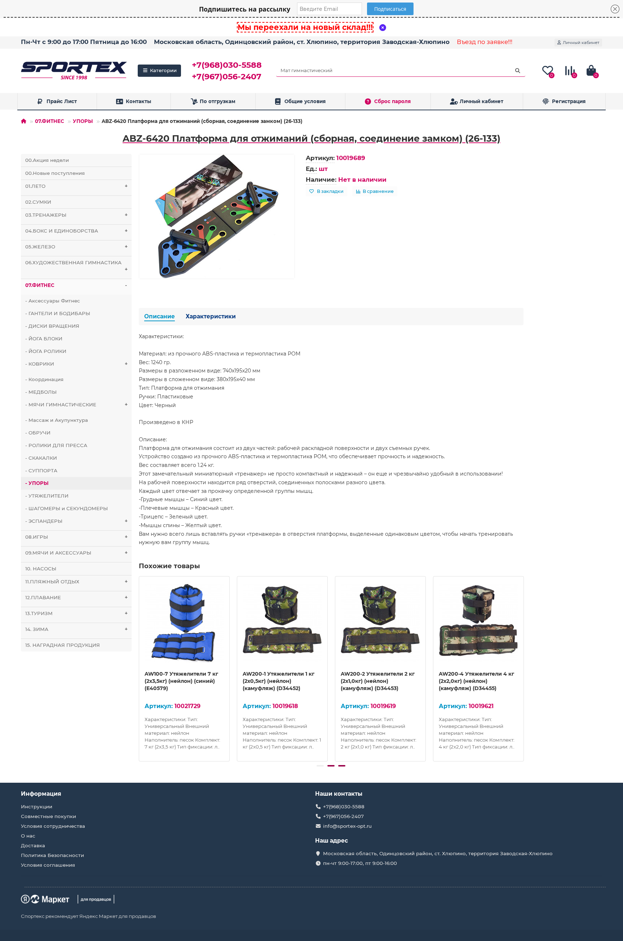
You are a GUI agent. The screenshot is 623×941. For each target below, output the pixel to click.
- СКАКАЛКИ (41, 458)
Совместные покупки (48, 816)
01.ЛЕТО (76, 186)
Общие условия (305, 101)
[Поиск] (518, 70)
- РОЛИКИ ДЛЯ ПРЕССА (56, 445)
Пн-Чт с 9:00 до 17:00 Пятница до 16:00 (84, 41)
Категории (163, 70)
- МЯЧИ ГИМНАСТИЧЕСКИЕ (76, 404)
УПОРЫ (83, 121)
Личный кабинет (481, 101)
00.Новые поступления (55, 173)
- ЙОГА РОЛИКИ (45, 351)
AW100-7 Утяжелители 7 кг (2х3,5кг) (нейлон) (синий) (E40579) (181, 681)
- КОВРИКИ (76, 364)
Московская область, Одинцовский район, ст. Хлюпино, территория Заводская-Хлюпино (302, 41)
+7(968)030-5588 (227, 65)
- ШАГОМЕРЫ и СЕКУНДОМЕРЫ (66, 508)
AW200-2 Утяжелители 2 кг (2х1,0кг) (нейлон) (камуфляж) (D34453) (378, 681)
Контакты (138, 101)
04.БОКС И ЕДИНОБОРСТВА (76, 231)
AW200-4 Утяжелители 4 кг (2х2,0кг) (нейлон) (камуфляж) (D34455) (476, 681)
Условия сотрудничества (53, 826)
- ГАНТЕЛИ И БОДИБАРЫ (57, 313)
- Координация (44, 379)
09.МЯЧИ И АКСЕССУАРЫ (76, 553)
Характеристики (211, 316)
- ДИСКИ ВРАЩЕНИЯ (52, 326)
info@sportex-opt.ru (347, 826)
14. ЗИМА (76, 629)
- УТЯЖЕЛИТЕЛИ (47, 496)
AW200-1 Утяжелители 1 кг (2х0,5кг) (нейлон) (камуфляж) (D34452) (278, 681)
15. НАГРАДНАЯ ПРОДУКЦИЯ (62, 645)
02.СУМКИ (38, 202)
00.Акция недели (47, 160)
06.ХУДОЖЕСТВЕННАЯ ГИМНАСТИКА (76, 266)
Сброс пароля (392, 101)
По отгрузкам (217, 101)
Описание (159, 316)
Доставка (33, 845)
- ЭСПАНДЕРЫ (76, 521)
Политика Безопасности (52, 855)
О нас (28, 836)
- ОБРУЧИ (37, 433)
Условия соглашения (48, 865)
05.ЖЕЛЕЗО (76, 246)
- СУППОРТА (41, 470)
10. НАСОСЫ (40, 568)
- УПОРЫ (37, 483)
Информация (41, 793)
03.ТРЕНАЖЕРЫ (76, 215)
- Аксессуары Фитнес (52, 301)
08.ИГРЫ (76, 537)
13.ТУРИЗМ (76, 613)
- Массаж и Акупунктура (56, 420)
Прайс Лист (62, 101)
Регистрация (569, 101)
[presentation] (139, 668)
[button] (320, 766)
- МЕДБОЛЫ (41, 392)
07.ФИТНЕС (49, 121)
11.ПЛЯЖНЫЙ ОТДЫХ (76, 581)
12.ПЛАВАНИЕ (76, 597)
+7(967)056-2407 (226, 76)
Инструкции (36, 806)
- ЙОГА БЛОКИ (43, 338)
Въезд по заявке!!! (484, 41)
